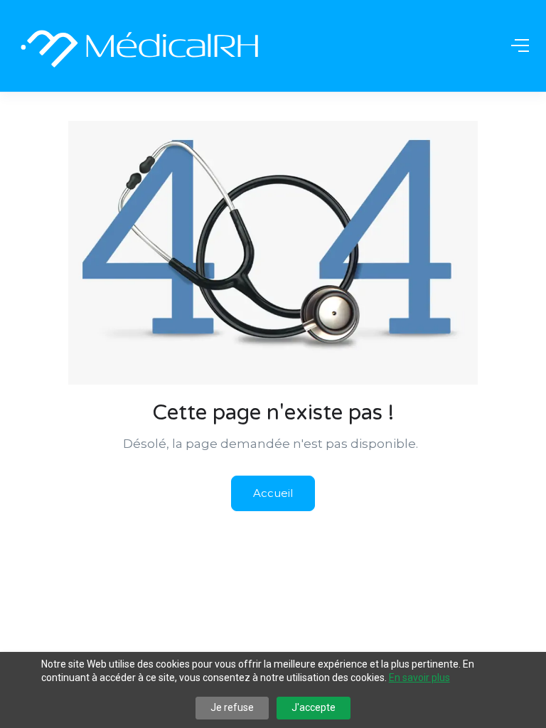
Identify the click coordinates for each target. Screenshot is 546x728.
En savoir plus (419, 677)
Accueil (273, 493)
